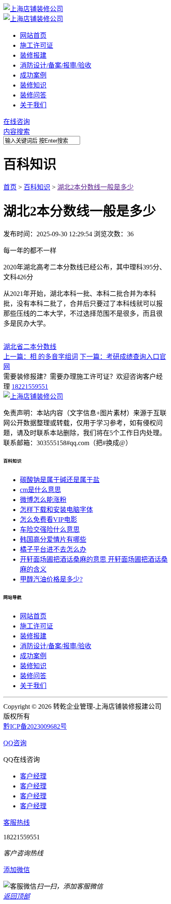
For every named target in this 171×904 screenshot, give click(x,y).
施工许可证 (36, 45)
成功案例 (33, 75)
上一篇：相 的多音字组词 (40, 356)
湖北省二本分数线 (29, 346)
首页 (10, 187)
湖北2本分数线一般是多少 (95, 187)
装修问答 (33, 95)
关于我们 (33, 105)
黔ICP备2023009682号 (35, 726)
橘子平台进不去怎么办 (53, 549)
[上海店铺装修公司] (33, 8)
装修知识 (33, 85)
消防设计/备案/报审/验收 (55, 65)
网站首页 (33, 35)
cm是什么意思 (40, 489)
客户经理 (33, 776)
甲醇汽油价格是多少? (51, 579)
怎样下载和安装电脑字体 (56, 509)
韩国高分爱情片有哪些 (53, 539)
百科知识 (37, 187)
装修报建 (33, 55)
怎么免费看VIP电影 (48, 519)
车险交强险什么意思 (50, 529)
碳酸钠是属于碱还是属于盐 (60, 479)
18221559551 (30, 386)
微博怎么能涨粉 (43, 499)
